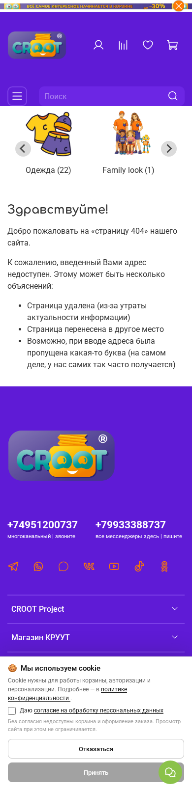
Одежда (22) (48, 170)
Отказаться (96, 749)
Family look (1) (128, 170)
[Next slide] (169, 149)
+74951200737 (42, 525)
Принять (96, 772)
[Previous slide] (23, 149)
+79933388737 (131, 525)
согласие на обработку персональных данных (98, 710)
